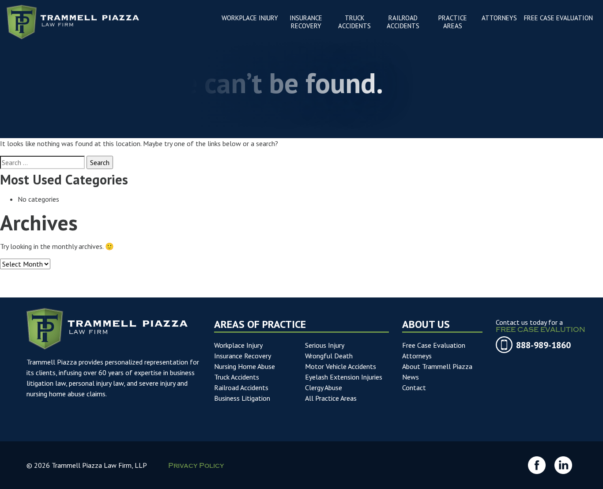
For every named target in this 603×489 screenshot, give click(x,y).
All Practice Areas (331, 398)
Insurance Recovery (242, 355)
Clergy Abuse (323, 387)
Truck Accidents (236, 376)
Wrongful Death (329, 355)
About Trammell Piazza (437, 366)
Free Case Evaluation (433, 345)
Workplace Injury (238, 345)
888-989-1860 (543, 345)
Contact (414, 387)
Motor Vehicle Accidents (340, 366)
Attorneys (417, 355)
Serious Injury (324, 345)
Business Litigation (242, 398)
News (410, 376)
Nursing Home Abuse (244, 366)
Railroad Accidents (241, 387)
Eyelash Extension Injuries (343, 376)
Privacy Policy (196, 466)
